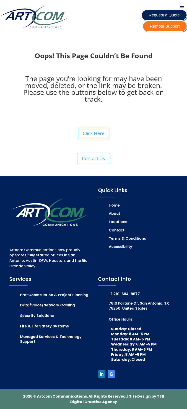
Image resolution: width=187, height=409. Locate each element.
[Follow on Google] (111, 374)
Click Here (93, 133)
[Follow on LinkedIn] (101, 374)
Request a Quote (164, 15)
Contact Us (93, 158)
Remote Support (165, 26)
